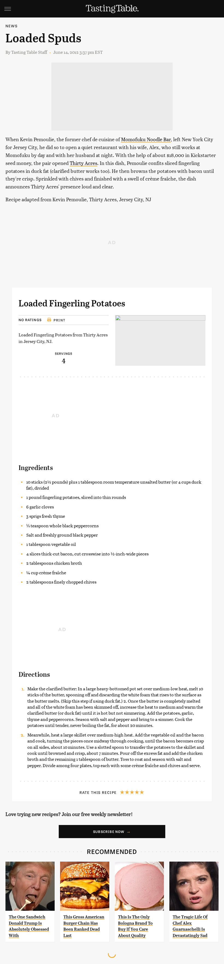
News (11, 26)
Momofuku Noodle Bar (146, 139)
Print (59, 320)
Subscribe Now (109, 831)
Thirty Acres (83, 162)
